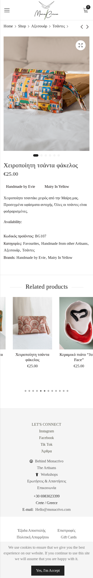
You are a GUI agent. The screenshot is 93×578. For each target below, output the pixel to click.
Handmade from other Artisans (64, 243)
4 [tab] (50, 155)
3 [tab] (46, 155)
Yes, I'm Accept (48, 570)
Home (8, 26)
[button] (25, 391)
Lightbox (81, 45)
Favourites (31, 243)
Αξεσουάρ (39, 26)
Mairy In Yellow (57, 186)
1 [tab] (35, 155)
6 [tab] (58, 155)
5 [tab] (54, 155)
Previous (8, 97)
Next (84, 97)
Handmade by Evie (20, 186)
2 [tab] (41, 155)
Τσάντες (58, 26)
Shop (22, 26)
